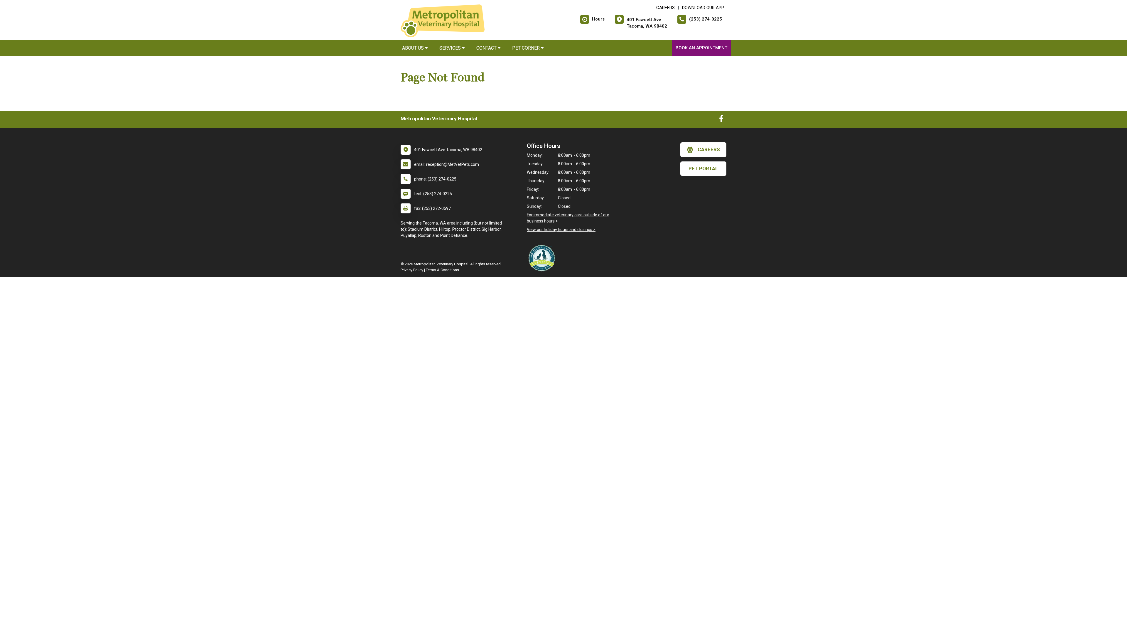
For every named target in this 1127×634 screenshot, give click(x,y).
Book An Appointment (701, 47)
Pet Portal (703, 168)
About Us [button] (413, 48)
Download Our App (703, 7)
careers (709, 149)
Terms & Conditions (442, 270)
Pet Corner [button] (526, 48)
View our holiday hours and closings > (561, 229)
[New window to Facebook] (721, 120)
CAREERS (665, 7)
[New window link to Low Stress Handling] (543, 258)
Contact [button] (487, 48)
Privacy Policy (412, 270)
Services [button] (450, 48)
